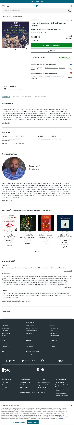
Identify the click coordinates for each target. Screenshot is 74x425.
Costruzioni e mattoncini (33, 344)
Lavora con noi (41, 390)
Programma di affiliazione (44, 385)
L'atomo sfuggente (46, 235)
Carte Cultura (23, 385)
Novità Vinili (53, 333)
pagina (37, 285)
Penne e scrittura (54, 349)
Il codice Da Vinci (28, 235)
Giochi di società (31, 349)
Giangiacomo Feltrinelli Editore (61, 385)
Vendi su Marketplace (43, 387)
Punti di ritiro (5, 382)
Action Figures (30, 354)
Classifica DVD (6, 346)
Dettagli (15, 96)
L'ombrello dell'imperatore (9, 236)
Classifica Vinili (54, 335)
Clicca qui (5, 301)
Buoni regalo (5, 385)
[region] (37, 413)
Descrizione (6, 96)
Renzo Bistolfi (36, 29)
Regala (52, 50)
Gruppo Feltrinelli (59, 382)
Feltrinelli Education (60, 393)
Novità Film (5, 344)
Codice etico (40, 392)
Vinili (51, 330)
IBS (37, 40)
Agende (52, 346)
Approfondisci (7, 201)
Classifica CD (54, 328)
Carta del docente (25, 382)
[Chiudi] (71, 405)
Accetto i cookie (32, 422)
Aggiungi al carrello (52, 45)
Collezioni (29, 333)
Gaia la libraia (6, 390)
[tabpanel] (15, 35)
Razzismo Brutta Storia (61, 395)
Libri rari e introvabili (31, 328)
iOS (27, 279)
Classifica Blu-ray (7, 349)
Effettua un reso (24, 387)
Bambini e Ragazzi (7, 354)
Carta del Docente (50, 64)
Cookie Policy (61, 418)
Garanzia (22, 390)
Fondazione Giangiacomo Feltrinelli (62, 389)
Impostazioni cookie (19, 422)
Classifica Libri (6, 328)
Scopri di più (68, 271)
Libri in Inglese (6, 333)
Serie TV (4, 351)
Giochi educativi (30, 346)
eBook (4, 335)
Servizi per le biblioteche (43, 382)
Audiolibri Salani (52, 29)
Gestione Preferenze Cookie (27, 392)
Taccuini (52, 344)
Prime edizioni (30, 325)
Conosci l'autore (40, 96)
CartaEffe (4, 387)
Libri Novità (5, 325)
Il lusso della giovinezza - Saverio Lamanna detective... (64, 236)
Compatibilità (26, 96)
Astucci (52, 354)
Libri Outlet (5, 330)
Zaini (51, 351)
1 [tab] (15, 49)
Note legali (6, 311)
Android (32, 279)
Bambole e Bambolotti (32, 351)
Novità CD (53, 325)
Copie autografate (31, 330)
